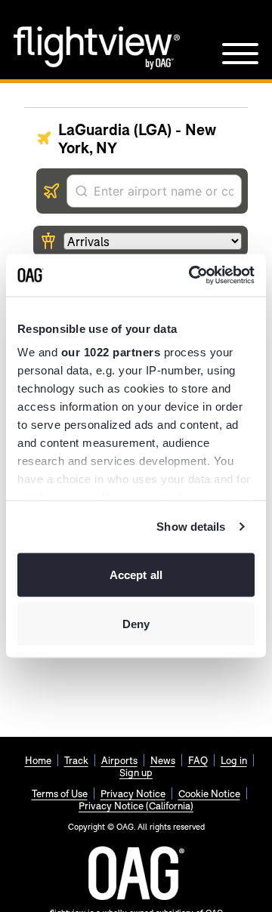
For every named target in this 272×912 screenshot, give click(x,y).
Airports (119, 760)
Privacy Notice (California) (136, 806)
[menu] (240, 53)
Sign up (136, 772)
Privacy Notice (132, 793)
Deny (136, 624)
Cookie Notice (209, 793)
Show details (190, 526)
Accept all (136, 574)
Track (76, 760)
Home (38, 760)
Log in (234, 760)
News (162, 760)
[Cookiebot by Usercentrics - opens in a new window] (192, 275)
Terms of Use (60, 793)
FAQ (198, 760)
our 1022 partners (111, 352)
